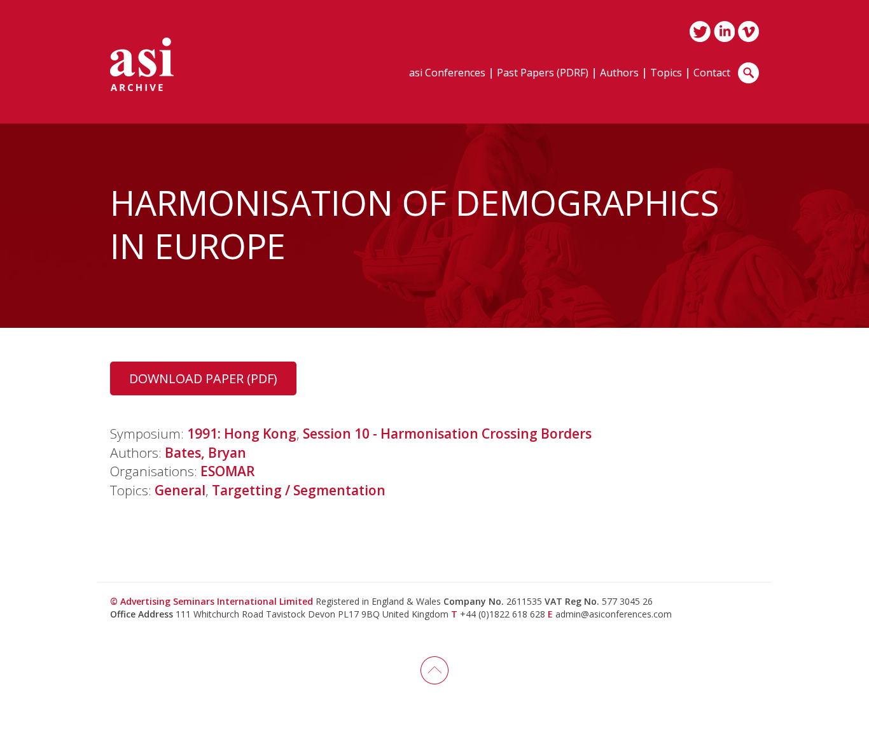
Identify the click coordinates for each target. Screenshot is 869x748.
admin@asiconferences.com (613, 614)
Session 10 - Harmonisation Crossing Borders (447, 433)
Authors (619, 73)
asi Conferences (447, 73)
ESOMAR (227, 471)
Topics (666, 73)
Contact (711, 73)
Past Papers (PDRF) (542, 73)
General (180, 490)
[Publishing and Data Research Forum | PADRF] (142, 64)
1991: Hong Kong (241, 433)
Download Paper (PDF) (203, 378)
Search (748, 72)
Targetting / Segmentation (299, 490)
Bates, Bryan (205, 453)
